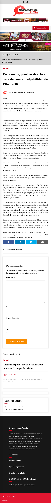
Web (7, 329)
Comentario (11, 277)
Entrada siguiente (10, 354)
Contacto (5, 500)
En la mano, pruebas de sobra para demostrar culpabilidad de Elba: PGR (25, 79)
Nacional (6, 68)
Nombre (9, 307)
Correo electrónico (12, 318)
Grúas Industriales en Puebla (14, 407)
